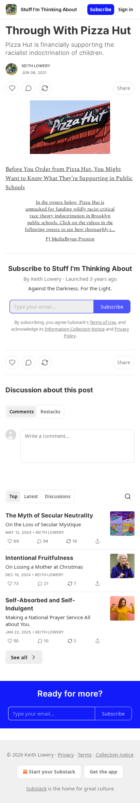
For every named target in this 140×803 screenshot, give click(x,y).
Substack (36, 788)
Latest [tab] (31, 496)
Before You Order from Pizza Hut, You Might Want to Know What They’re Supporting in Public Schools (69, 178)
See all (19, 657)
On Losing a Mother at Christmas (44, 566)
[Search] (128, 496)
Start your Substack (52, 771)
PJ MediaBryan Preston (70, 238)
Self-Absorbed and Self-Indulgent (40, 604)
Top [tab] (13, 496)
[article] (70, 528)
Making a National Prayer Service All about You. (47, 620)
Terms (85, 754)
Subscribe (100, 9)
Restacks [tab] (50, 412)
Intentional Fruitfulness (39, 557)
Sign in (125, 9)
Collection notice (115, 754)
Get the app (103, 771)
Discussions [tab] (57, 496)
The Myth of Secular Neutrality (49, 515)
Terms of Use (103, 322)
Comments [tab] (22, 412)
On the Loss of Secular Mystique (43, 524)
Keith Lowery (36, 65)
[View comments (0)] (28, 88)
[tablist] (34, 411)
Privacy (66, 754)
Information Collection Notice (75, 329)
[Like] (12, 88)
